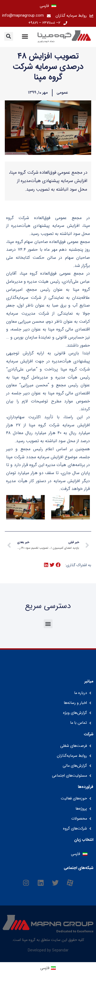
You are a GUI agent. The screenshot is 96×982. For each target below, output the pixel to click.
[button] (8, 36)
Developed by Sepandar (48, 950)
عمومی (62, 93)
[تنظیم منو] (25, 36)
